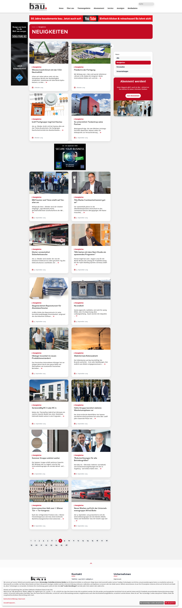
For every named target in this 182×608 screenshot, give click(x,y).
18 (106, 540)
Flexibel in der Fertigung (84, 70)
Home (34, 27)
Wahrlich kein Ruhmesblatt (86, 356)
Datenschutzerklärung (10, 599)
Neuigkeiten (121, 62)
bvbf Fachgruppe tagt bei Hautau (47, 122)
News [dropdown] (61, 8)
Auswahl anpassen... (10, 603)
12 (78, 540)
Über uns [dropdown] (70, 8)
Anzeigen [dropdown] (120, 8)
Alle (118, 58)
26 (66, 545)
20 (36, 545)
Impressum (117, 579)
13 (83, 540)
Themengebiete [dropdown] (83, 8)
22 (46, 545)
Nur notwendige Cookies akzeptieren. (151, 603)
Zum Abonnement (133, 96)
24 (56, 545)
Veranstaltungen (122, 71)
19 (31, 545)
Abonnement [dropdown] (99, 8)
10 (69, 540)
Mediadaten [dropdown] (132, 8)
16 (97, 540)
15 (92, 540)
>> (46, 82)
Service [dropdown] (110, 8)
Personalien (121, 67)
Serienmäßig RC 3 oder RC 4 (44, 408)
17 (102, 540)
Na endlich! (79, 306)
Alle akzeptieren (170, 603)
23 (51, 545)
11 (73, 540)
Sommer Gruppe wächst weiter (46, 458)
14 (88, 540)
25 (61, 545)
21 (41, 545)
